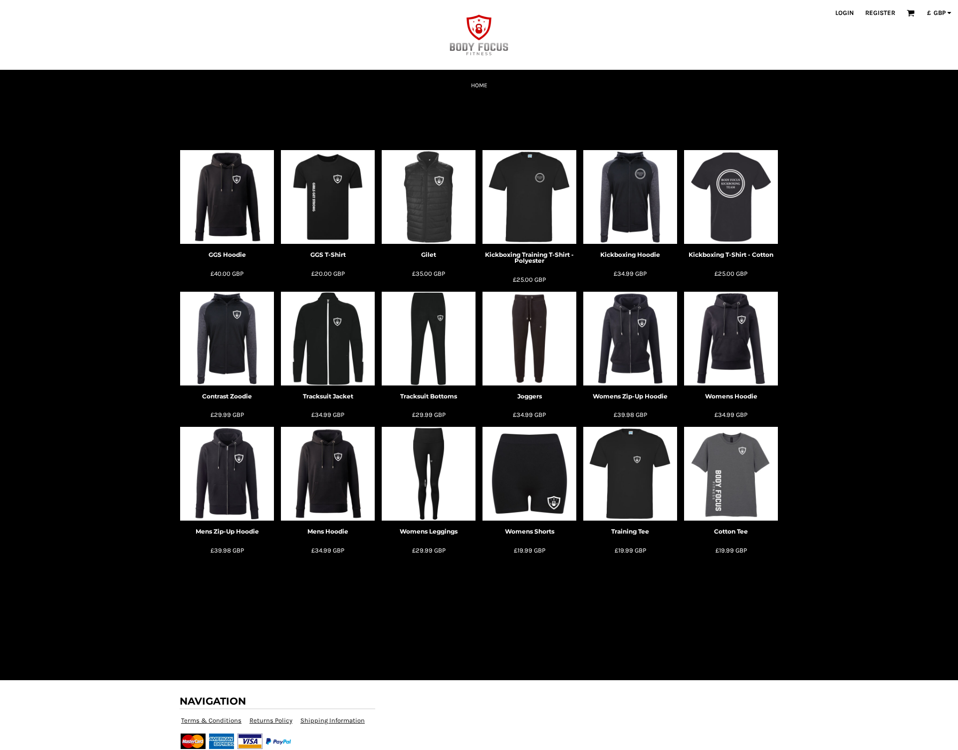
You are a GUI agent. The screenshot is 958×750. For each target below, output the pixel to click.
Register (880, 12)
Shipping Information (332, 720)
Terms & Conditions (211, 720)
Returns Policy (270, 720)
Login (844, 12)
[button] (911, 13)
